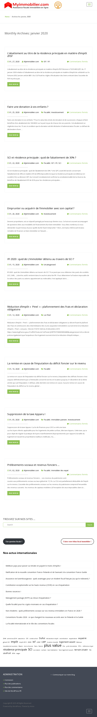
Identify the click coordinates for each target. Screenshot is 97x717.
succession (36, 650)
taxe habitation (52, 650)
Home (7, 17)
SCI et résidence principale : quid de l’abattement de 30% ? (41, 157)
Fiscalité (47, 112)
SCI (59, 163)
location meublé (52, 642)
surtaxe (43, 650)
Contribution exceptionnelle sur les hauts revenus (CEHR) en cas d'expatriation (37, 585)
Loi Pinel (47, 315)
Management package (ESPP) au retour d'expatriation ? (28, 598)
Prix (64, 646)
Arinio (32, 706)
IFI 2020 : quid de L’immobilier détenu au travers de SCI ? (40, 259)
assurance (21, 638)
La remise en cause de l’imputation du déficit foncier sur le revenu (46, 363)
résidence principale (15, 649)
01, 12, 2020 (14, 315)
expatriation (73, 638)
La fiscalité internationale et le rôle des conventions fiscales (30, 623)
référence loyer (88, 646)
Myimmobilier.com (31, 61)
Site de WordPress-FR (13, 691)
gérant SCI (6, 642)
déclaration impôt (52, 638)
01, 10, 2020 (14, 369)
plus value (53, 645)
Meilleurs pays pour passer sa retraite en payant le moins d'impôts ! (33, 566)
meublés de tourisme (10, 646)
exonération (63, 638)
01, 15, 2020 (14, 264)
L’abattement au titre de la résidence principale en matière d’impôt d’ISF (47, 55)
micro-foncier (28, 646)
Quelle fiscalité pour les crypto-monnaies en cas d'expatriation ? (32, 604)
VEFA (13, 653)
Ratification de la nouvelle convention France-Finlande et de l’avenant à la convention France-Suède (46, 572)
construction (33, 638)
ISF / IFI (47, 61)
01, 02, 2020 (14, 470)
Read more (13, 84)
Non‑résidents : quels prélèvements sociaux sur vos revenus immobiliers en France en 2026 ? (44, 611)
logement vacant (67, 642)
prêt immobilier (71, 646)
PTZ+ (79, 646)
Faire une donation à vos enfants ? (27, 106)
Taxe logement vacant (66, 650)
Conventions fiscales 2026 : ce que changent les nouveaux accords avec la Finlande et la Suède (44, 617)
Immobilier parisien (59, 419)
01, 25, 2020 (14, 112)
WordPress (17, 706)
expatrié (82, 638)
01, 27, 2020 (14, 61)
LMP (44, 642)
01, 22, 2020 (14, 163)
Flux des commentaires (13, 687)
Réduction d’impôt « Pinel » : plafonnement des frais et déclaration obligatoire (47, 308)
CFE (27, 638)
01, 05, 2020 (14, 419)
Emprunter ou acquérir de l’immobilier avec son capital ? (40, 208)
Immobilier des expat (59, 470)
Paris (35, 646)
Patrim (41, 646)
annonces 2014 (12, 638)
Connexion (9, 680)
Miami (21, 646)
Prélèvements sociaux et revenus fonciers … (33, 465)
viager (18, 653)
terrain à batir (81, 649)
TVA (90, 650)
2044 (4, 638)
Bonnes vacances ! (13, 591)
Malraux (79, 642)
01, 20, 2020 (14, 214)
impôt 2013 (23, 642)
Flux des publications (13, 683)
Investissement (57, 112)
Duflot (42, 638)
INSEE (29, 642)
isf (34, 641)
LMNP (38, 642)
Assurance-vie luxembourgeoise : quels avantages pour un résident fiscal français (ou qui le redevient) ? (48, 578)
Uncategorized (50, 264)
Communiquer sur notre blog (64, 675)
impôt (14, 641)
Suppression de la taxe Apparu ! (26, 414)
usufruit (7, 653)
